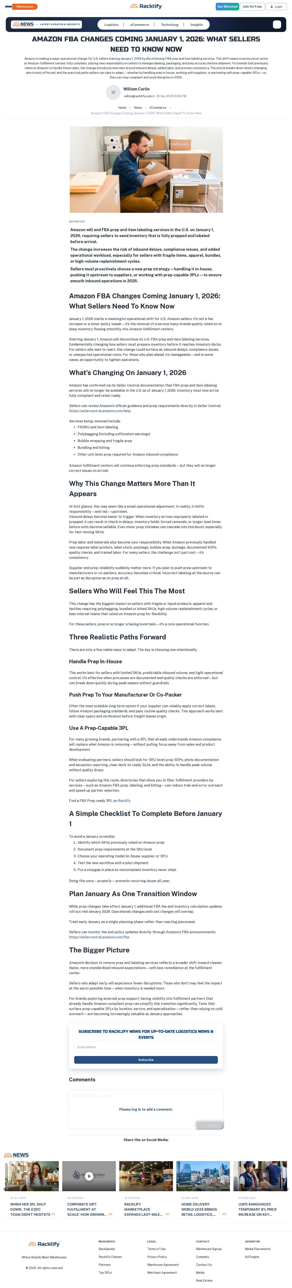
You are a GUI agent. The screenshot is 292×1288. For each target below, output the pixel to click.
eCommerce (158, 107)
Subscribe (146, 1060)
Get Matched (227, 6)
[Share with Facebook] (139, 1144)
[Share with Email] (149, 1144)
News (138, 107)
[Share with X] (146, 1144)
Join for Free (252, 6)
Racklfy (124, 801)
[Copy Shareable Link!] (153, 1144)
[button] (111, 24)
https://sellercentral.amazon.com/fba (99, 937)
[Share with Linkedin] (142, 1144)
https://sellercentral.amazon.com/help (100, 411)
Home (122, 107)
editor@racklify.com (138, 96)
